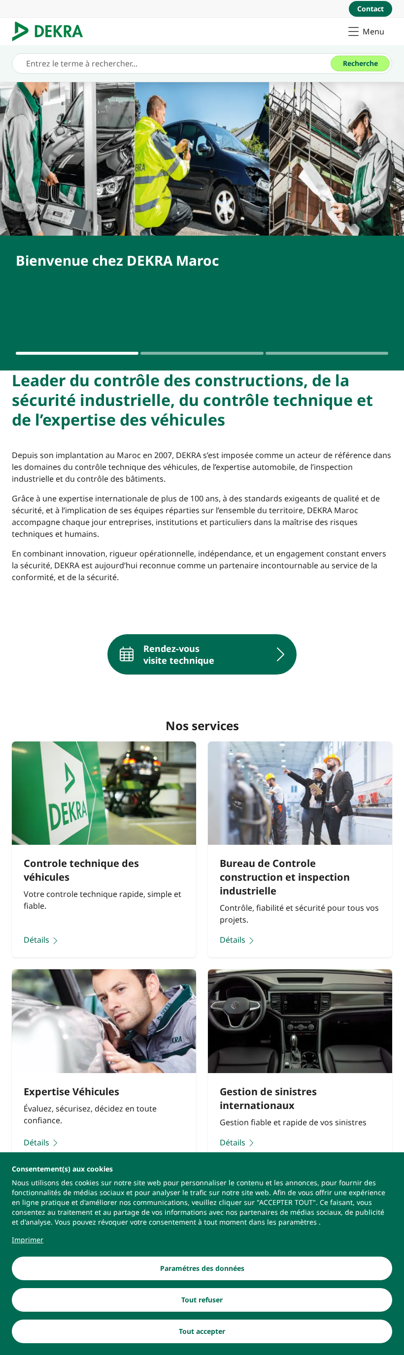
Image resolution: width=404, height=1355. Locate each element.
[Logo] (51, 31)
